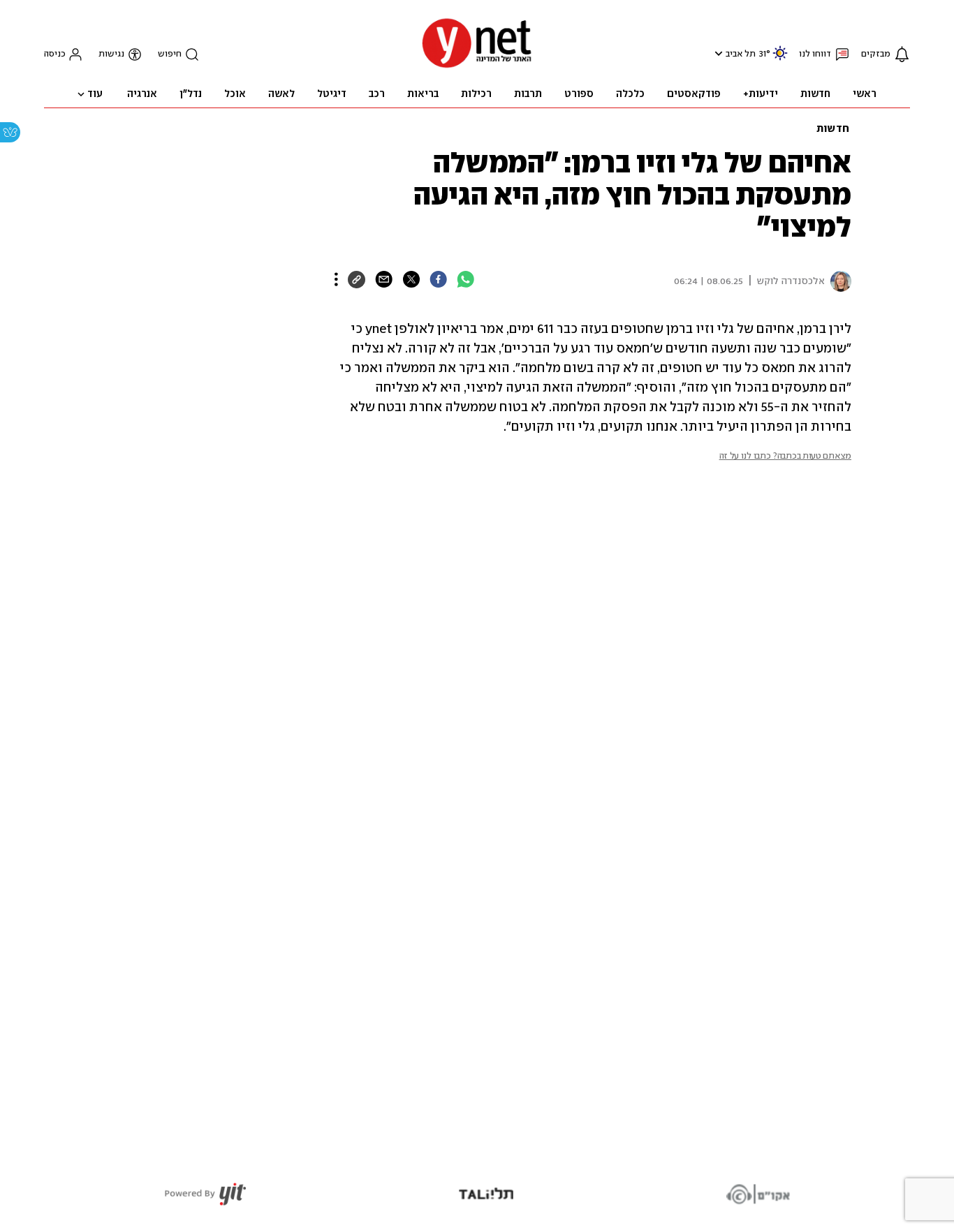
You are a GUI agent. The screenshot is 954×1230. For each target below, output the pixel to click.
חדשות (832, 129)
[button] (717, 53)
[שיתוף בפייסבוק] (438, 279)
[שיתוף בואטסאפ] (465, 279)
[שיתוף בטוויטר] (411, 279)
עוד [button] (95, 94)
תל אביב (741, 54)
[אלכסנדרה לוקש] (838, 281)
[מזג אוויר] (780, 59)
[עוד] (336, 279)
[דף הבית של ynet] (477, 67)
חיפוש (170, 54)
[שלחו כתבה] (383, 279)
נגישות (111, 54)
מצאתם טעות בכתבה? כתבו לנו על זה (785, 456)
